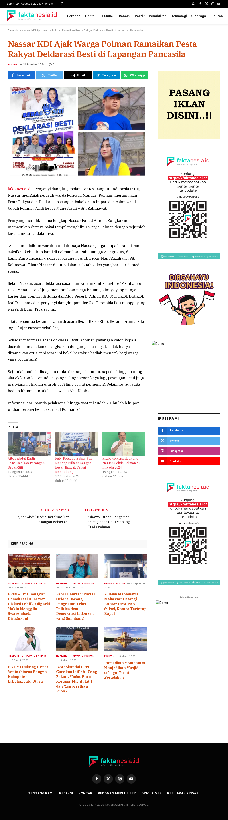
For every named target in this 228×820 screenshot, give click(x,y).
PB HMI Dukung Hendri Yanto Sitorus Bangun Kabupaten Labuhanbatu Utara (29, 674)
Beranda (74, 16)
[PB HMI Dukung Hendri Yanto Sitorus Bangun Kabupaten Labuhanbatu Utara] (29, 639)
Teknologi (179, 16)
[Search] (193, 4)
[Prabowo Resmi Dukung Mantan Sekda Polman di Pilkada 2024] (123, 444)
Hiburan (216, 16)
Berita (90, 16)
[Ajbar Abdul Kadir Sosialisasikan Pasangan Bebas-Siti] (29, 444)
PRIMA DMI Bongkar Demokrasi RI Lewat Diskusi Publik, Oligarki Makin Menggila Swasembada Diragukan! (29, 606)
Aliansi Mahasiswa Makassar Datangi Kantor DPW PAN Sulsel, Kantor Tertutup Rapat (125, 604)
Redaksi (66, 793)
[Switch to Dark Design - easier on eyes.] (62, 3)
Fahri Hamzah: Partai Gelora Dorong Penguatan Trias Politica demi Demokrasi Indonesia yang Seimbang (75, 606)
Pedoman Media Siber (117, 793)
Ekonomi (123, 16)
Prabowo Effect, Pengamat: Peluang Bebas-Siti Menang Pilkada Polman (107, 522)
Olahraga (198, 16)
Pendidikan (158, 16)
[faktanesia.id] (32, 16)
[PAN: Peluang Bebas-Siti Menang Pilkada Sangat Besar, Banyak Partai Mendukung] (76, 444)
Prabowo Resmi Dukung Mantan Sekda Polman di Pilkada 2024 (121, 463)
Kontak (85, 793)
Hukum (107, 16)
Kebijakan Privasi (183, 793)
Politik (140, 16)
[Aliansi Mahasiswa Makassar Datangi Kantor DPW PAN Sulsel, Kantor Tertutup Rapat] (125, 566)
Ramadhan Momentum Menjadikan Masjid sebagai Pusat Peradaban (124, 670)
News (28, 583)
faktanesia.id (19, 188)
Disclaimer (152, 793)
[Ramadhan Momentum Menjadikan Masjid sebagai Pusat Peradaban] (125, 639)
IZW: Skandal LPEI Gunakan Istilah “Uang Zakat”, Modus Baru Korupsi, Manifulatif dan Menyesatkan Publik (76, 679)
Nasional (14, 583)
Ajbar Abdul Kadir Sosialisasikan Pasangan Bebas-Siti (26, 463)
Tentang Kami (41, 793)
